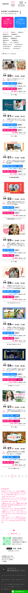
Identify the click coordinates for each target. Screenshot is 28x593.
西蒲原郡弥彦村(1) (8, 36)
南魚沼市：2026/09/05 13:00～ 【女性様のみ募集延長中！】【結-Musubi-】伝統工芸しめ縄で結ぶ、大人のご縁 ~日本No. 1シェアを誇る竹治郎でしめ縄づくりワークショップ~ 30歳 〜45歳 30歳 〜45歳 (13, 494)
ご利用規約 (4, 561)
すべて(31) (6, 32)
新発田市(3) (15, 34)
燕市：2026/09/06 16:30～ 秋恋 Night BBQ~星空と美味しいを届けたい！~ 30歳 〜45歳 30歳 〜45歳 (13, 509)
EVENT (13, 2)
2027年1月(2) (6, 48)
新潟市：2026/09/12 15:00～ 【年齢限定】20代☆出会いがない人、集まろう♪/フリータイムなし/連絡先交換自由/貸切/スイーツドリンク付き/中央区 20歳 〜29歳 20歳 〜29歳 (13, 520)
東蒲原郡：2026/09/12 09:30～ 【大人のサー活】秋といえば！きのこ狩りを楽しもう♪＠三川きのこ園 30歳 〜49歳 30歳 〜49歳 (14, 513)
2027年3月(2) (16, 48)
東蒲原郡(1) (14, 38)
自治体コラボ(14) (7, 44)
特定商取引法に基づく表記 (7, 556)
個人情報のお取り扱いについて (8, 557)
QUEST (13, 5)
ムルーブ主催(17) (14, 42)
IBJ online (21, 5)
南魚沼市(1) (6, 40)
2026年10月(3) (7, 46)
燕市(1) (13, 32)
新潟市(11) (6, 34)
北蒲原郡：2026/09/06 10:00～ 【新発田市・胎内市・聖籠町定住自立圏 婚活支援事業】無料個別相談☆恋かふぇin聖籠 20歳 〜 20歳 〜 (14, 505)
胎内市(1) (18, 36)
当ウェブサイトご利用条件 (7, 559)
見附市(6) (20, 32)
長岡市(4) (5, 38)
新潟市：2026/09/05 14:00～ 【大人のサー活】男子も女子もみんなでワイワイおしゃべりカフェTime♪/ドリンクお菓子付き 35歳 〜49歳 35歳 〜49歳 (14, 500)
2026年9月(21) (19, 44)
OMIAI (21, 2)
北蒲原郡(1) (15, 40)
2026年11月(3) (18, 46)
